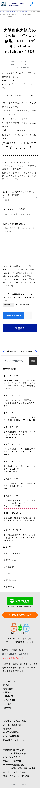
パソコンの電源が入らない (15, 753)
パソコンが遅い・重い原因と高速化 (19, 768)
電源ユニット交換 (12, 553)
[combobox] (15, 361)
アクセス (7, 704)
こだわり (7, 717)
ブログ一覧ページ (12, 11)
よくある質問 (9, 700)
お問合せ (7, 707)
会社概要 (7, 729)
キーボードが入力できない (15, 772)
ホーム (2, 11)
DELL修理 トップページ (13, 740)
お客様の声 (24, 11)
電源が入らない (11, 560)
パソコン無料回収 (11, 736)
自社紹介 (8, 573)
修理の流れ (8, 689)
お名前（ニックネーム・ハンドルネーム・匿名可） (19, 193)
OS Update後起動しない (14, 765)
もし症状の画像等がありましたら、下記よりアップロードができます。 (19, 297)
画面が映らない (11, 580)
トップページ (9, 681)
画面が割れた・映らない (14, 750)
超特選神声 (9, 567)
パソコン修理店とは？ (13, 725)
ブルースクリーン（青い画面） (17, 776)
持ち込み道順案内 (11, 732)
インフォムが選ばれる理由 (15, 721)
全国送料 (7, 692)
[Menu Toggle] (37, 4)
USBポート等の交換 (12, 761)
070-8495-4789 (15, 654)
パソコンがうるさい (12, 757)
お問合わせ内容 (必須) (14, 224)
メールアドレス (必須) (14, 209)
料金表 (6, 685)
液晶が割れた (10, 587)
